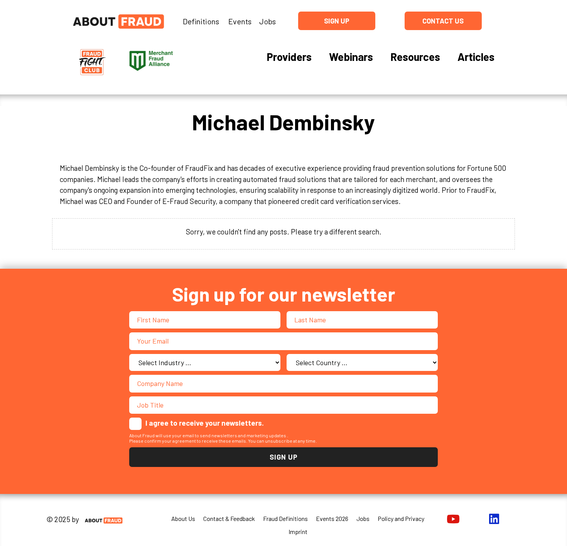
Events (239, 21)
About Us (183, 518)
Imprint (298, 531)
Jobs (267, 21)
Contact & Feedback (229, 518)
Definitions (201, 21)
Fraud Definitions (285, 518)
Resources (415, 56)
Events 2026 (332, 518)
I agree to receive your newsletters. (204, 422)
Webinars (351, 56)
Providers (289, 56)
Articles (475, 56)
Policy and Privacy (401, 518)
